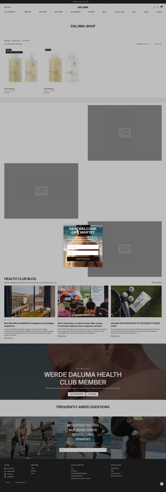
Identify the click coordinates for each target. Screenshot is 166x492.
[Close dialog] (100, 227)
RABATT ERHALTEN (83, 259)
